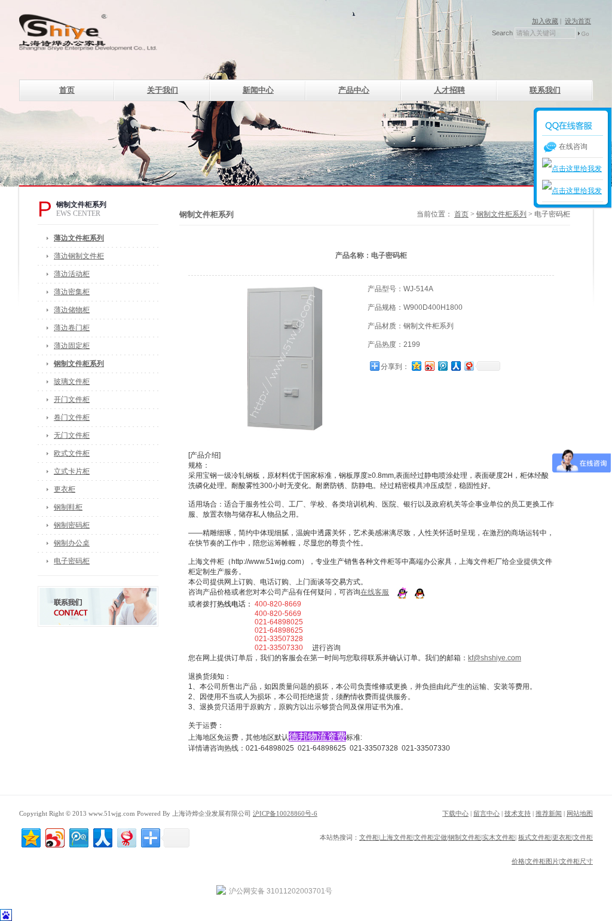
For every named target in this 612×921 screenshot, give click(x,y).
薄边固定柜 (72, 345)
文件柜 (369, 837)
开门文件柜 (72, 399)
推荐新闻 (549, 813)
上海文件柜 (396, 837)
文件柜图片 (542, 861)
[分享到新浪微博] (429, 365)
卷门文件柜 (72, 417)
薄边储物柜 (72, 310)
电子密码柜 (72, 561)
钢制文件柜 (464, 837)
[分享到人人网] (455, 365)
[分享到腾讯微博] (442, 365)
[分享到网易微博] (468, 365)
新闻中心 (258, 90)
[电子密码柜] (287, 288)
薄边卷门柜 (72, 328)
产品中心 (353, 90)
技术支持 (517, 813)
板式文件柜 (534, 837)
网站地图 (580, 813)
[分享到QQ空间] (416, 365)
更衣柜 (64, 489)
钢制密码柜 (72, 525)
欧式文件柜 (72, 453)
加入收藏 (545, 21)
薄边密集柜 (72, 292)
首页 (67, 90)
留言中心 (486, 813)
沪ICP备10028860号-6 (285, 813)
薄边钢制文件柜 (79, 256)
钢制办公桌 (72, 543)
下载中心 (455, 813)
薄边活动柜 (72, 274)
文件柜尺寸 (576, 861)
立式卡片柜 (72, 471)
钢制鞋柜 (68, 507)
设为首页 (578, 21)
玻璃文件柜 (72, 381)
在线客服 (374, 592)
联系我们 (545, 90)
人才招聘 (449, 90)
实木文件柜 (498, 837)
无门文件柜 (72, 435)
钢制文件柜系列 (501, 214)
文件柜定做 (430, 837)
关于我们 (162, 90)
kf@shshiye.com (494, 658)
